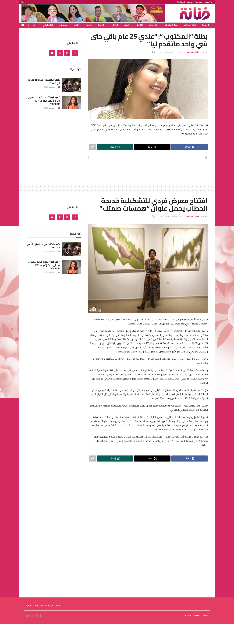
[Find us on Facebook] (75, 53)
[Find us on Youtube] (52, 53)
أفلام (76, 25)
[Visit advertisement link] (93, 13)
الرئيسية (205, 25)
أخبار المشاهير (170, 25)
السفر (126, 25)
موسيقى (63, 25)
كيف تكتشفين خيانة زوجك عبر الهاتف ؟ (43, 81)
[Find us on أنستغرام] (34, 25)
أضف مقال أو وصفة (195, 2)
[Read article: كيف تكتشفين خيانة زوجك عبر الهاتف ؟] (71, 85)
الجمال (115, 25)
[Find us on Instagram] (67, 53)
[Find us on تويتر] (28, 25)
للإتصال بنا (181, 2)
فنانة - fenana (193, 52)
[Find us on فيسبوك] (39, 25)
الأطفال (153, 25)
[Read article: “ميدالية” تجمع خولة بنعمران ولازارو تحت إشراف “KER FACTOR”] (71, 102)
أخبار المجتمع (190, 25)
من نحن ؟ (209, 2)
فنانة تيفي (48, 25)
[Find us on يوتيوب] (22, 25)
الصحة (101, 25)
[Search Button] (22, 2)
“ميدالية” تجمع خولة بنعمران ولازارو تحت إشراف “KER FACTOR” (44, 100)
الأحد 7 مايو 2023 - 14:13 (170, 52)
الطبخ (89, 25)
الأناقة (140, 25)
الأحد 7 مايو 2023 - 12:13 (170, 216)
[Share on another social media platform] (92, 147)
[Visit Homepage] (196, 13)
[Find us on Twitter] (60, 53)
